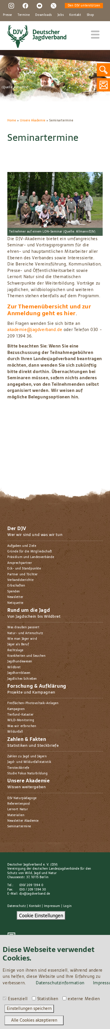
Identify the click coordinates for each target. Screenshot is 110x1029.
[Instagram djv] (11, 5)
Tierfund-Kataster (20, 714)
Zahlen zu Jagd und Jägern (27, 756)
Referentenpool (18, 803)
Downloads (43, 15)
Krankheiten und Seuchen (26, 656)
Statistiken (47, 999)
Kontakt (75, 15)
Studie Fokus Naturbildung (27, 773)
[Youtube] (39, 5)
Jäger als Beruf (18, 644)
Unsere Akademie (32, 120)
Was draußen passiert (23, 627)
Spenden (13, 591)
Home (11, 120)
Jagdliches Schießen (22, 678)
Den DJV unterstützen (84, 5)
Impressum (52, 906)
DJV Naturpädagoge (22, 798)
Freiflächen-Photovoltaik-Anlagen (32, 703)
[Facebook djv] (25, 5)
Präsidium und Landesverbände (30, 557)
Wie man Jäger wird (22, 639)
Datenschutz (16, 906)
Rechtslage (15, 650)
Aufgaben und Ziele (21, 546)
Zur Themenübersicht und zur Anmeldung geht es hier (49, 310)
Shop (90, 15)
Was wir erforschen (21, 726)
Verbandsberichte (20, 580)
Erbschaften (16, 585)
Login (67, 906)
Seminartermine (19, 826)
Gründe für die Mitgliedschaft (29, 551)
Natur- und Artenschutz (25, 633)
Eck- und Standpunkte (24, 568)
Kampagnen (16, 709)
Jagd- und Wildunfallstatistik (29, 762)
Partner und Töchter (22, 574)
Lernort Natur (17, 809)
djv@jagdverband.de (34, 893)
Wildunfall (15, 731)
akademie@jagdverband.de (34, 329)
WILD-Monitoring (20, 720)
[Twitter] (53, 5)
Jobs (60, 15)
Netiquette (15, 603)
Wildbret (14, 667)
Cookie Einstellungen (41, 915)
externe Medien (84, 999)
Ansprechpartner (19, 563)
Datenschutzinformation (60, 982)
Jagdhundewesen (19, 661)
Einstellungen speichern (29, 1008)
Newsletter (15, 597)
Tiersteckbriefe (18, 768)
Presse (7, 15)
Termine (24, 15)
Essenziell (18, 999)
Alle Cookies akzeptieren (34, 1020)
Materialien (15, 815)
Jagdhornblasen (19, 673)
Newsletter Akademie (23, 820)
